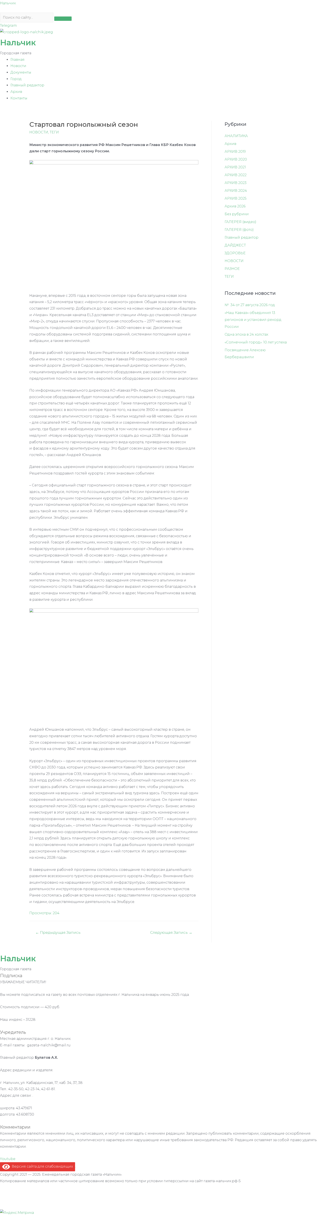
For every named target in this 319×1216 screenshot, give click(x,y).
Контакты (18, 98)
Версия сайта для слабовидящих (41, 1166)
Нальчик (8, 3)
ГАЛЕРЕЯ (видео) (240, 222)
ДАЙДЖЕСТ (235, 245)
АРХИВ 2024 (236, 191)
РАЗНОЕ (232, 269)
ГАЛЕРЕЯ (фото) (239, 230)
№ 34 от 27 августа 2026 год (250, 305)
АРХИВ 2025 (236, 198)
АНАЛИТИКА (236, 136)
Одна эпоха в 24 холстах (246, 334)
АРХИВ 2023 (236, 183)
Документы (20, 72)
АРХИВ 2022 (236, 175)
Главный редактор (27, 85)
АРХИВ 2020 (236, 159)
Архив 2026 (235, 206)
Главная (17, 59)
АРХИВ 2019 (235, 151)
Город (16, 79)
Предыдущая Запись (58, 932)
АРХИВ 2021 (235, 167)
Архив (16, 92)
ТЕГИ (54, 132)
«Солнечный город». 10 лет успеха (256, 342)
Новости (18, 66)
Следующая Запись (171, 932)
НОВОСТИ (38, 132)
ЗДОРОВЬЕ (235, 253)
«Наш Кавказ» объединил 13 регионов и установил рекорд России (253, 320)
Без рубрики (237, 214)
